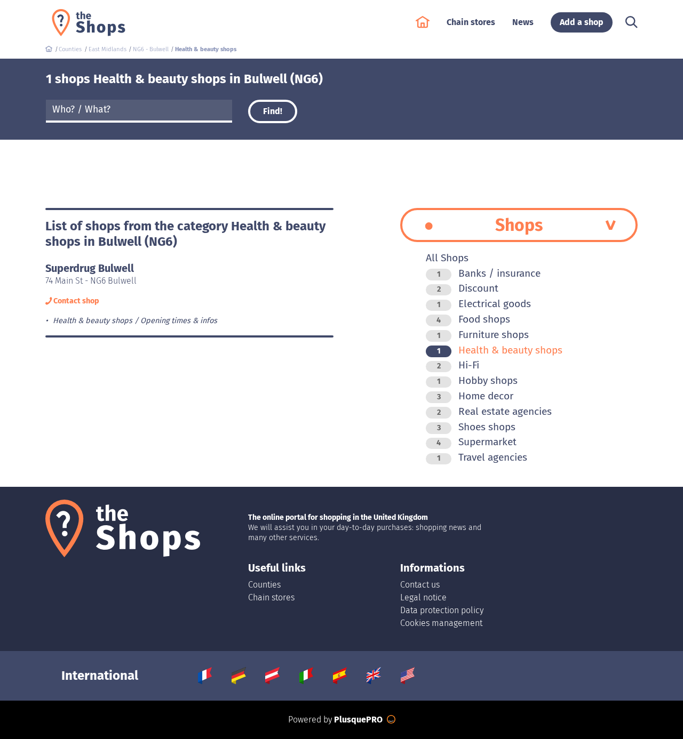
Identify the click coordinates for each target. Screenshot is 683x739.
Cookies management (441, 623)
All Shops (447, 258)
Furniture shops (483, 334)
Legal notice (423, 597)
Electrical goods (484, 304)
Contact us (420, 585)
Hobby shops (477, 380)
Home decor (475, 396)
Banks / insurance (489, 273)
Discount (467, 288)
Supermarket (476, 442)
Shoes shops (476, 427)
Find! (272, 111)
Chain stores (271, 597)
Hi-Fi (458, 365)
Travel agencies (482, 457)
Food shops (473, 319)
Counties (264, 585)
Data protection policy (441, 610)
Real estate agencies (494, 411)
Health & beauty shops (499, 350)
